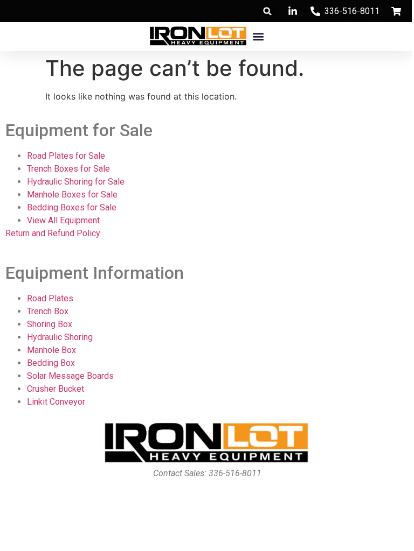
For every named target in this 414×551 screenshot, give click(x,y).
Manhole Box (51, 350)
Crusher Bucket (55, 389)
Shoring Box (49, 324)
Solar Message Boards (70, 376)
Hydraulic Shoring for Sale (76, 181)
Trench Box (47, 311)
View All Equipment (63, 220)
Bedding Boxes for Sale (71, 207)
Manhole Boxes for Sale (72, 194)
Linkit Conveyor (56, 402)
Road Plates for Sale (66, 156)
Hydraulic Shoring (60, 337)
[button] (267, 11)
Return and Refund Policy (52, 233)
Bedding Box (51, 363)
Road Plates (50, 298)
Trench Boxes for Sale (68, 169)
